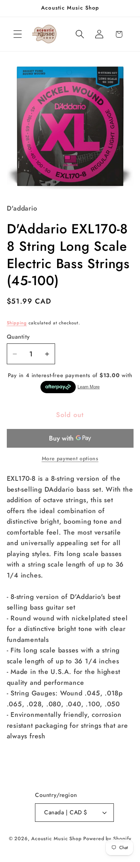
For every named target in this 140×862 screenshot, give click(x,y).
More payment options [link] (70, 458)
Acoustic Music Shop (56, 838)
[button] (17, 34)
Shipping (17, 323)
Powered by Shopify (107, 838)
